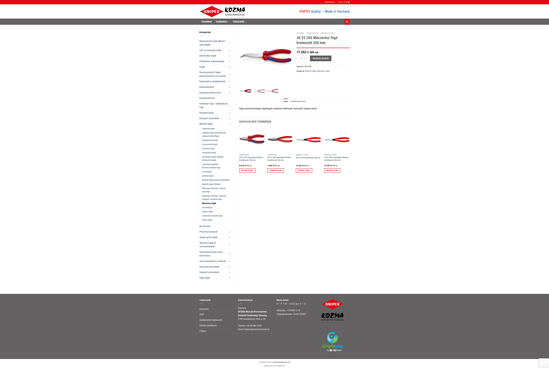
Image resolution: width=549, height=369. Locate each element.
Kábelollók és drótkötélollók (212, 81)
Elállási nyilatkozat (208, 325)
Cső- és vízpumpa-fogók (210, 50)
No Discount (205, 226)
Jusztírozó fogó (208, 148)
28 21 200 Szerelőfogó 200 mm (308, 158)
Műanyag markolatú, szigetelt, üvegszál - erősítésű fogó (214, 197)
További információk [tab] (297, 101)
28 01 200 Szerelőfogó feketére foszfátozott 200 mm (336, 158)
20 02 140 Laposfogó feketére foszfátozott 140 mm (251, 158)
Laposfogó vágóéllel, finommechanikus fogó (211, 166)
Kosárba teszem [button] (247, 170)
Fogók (202, 67)
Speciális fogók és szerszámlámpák (207, 245)
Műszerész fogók (209, 203)
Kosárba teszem (321, 58)
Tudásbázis (221, 21)
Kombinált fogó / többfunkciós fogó (213, 105)
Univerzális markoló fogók (212, 216)
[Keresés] (347, 22)
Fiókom (202, 331)
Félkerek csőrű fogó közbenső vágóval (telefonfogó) (214, 134)
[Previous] (239, 152)
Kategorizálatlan (207, 98)
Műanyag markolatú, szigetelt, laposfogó (214, 190)
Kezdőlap (300, 33)
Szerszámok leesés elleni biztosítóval (211, 254)
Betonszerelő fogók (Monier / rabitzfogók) (212, 43)
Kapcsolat (204, 309)
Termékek (206, 21)
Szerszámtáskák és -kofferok (212, 261)
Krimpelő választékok (209, 118)
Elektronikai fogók (207, 55)
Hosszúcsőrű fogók (209, 144)
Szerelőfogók (207, 207)
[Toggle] (229, 43)
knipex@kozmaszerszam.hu (257, 329)
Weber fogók (207, 220)
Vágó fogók (204, 277)
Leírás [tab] (286, 101)
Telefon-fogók (207, 211)
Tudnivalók (238, 21)
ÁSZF (201, 314)
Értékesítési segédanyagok (211, 61)
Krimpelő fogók (206, 112)
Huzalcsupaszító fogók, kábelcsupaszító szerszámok (212, 74)
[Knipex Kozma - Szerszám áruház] (222, 11)
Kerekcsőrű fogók (209, 153)
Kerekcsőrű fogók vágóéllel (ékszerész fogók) (212, 158)
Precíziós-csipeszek (208, 231)
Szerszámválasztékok (209, 266)
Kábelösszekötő (206, 87)
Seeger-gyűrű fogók (208, 237)
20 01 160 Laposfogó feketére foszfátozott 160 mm (279, 158)
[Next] (349, 152)
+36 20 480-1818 (253, 325)
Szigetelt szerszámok (209, 272)
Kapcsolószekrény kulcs (210, 92)
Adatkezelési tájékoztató (210, 320)
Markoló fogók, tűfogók (211, 184)
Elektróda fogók (208, 128)
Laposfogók (206, 172)
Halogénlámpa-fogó (210, 140)
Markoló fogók (206, 123)
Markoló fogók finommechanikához (216, 180)
